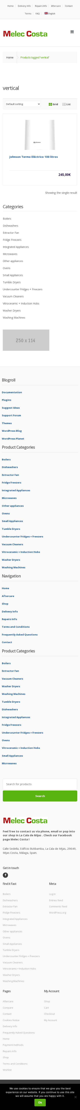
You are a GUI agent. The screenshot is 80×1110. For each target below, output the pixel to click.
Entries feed (56, 900)
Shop (5, 603)
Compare (8, 1007)
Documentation (12, 392)
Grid (55, 104)
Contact (69, 5)
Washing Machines (14, 317)
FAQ (38, 13)
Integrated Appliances (16, 247)
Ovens (6, 268)
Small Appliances (13, 275)
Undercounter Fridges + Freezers (22, 289)
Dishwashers (10, 225)
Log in (52, 894)
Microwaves (10, 254)
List (68, 104)
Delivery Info (24, 5)
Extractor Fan (11, 232)
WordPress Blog (12, 430)
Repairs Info (41, 5)
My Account (50, 1020)
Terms (28, 13)
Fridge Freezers (12, 240)
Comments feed (58, 906)
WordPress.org (57, 912)
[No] (75, 1097)
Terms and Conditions (16, 626)
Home (10, 5)
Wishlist (7, 1069)
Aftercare (56, 5)
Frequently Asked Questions (20, 634)
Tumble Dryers (12, 282)
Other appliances (13, 261)
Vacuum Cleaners (13, 296)
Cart (46, 1007)
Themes (7, 423)
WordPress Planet (13, 438)
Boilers (7, 218)
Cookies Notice (11, 1020)
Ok (40, 1102)
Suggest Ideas (11, 407)
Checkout (49, 1013)
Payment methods (13, 1045)
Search (40, 796)
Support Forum (11, 415)
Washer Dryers (12, 310)
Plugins (6, 400)
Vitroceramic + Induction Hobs (21, 303)
